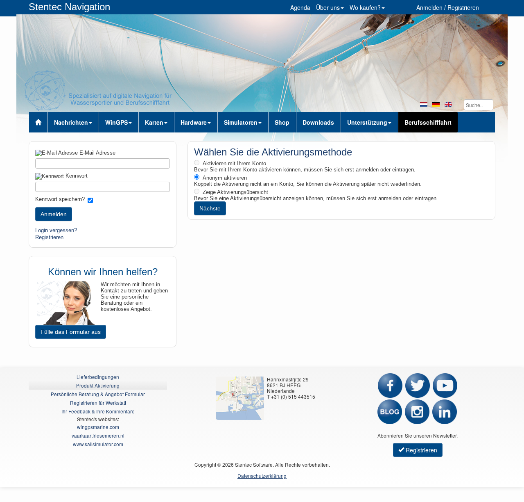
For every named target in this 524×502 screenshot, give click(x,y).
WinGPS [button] (116, 122)
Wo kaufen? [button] (365, 7)
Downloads (318, 122)
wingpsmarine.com (98, 426)
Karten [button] (154, 122)
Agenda (300, 7)
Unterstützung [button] (367, 122)
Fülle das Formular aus (71, 332)
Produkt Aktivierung (98, 385)
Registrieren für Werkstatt (98, 402)
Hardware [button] (194, 122)
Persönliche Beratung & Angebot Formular (98, 393)
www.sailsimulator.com (98, 443)
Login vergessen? (56, 230)
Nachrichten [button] (71, 122)
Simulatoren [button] (240, 122)
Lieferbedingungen (98, 376)
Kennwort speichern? (60, 199)
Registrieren (49, 237)
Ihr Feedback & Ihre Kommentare (98, 411)
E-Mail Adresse (96, 153)
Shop (282, 122)
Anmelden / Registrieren (447, 7)
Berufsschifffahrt (428, 122)
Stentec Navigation (69, 7)
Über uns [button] (328, 7)
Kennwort (76, 176)
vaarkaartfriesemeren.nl (98, 435)
